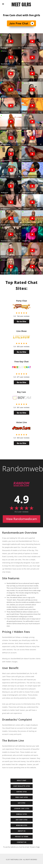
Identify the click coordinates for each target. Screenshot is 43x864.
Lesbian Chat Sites (21, 808)
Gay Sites (21, 803)
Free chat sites (21, 797)
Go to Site (21, 321)
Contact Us (21, 842)
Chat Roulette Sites (21, 786)
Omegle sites (21, 814)
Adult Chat (21, 780)
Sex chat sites (21, 820)
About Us (21, 831)
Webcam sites (21, 825)
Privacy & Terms (21, 837)
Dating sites (22, 792)
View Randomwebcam (21, 519)
